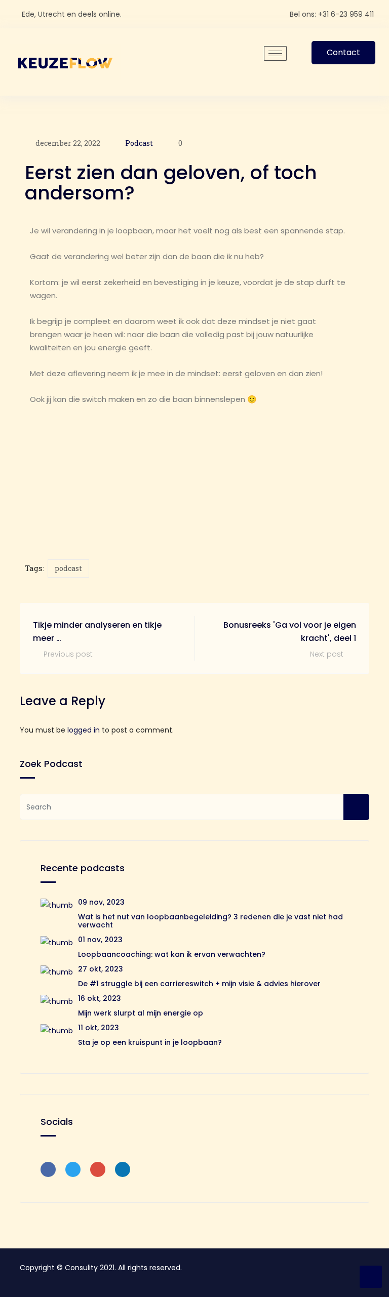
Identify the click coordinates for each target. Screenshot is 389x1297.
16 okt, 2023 (99, 998)
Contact (343, 52)
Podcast (139, 143)
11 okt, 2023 (98, 1028)
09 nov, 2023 (101, 902)
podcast (68, 568)
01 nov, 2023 (100, 940)
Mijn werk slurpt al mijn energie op (140, 1013)
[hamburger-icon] (275, 53)
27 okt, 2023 (100, 969)
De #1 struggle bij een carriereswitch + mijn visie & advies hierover (199, 984)
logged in (83, 730)
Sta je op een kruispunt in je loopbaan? (150, 1042)
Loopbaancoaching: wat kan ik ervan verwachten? (171, 954)
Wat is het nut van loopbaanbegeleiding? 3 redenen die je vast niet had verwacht (210, 921)
